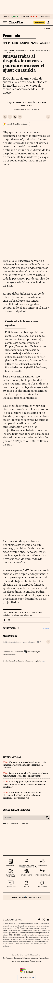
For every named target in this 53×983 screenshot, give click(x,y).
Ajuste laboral (29, 642)
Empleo (15, 43)
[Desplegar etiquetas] (48, 642)
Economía (11, 36)
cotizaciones (11, 886)
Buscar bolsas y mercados (16, 810)
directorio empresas (42, 875)
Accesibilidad (44, 958)
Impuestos (24, 43)
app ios (26, 886)
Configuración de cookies (12, 958)
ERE (39, 642)
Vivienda (6, 43)
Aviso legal (24, 955)
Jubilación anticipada (12, 642)
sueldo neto (42, 865)
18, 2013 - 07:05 (29, 109)
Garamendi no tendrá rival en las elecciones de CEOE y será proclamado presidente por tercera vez (22, 795)
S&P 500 (25, 17)
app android (42, 886)
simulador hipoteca (26, 865)
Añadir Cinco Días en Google (17, 124)
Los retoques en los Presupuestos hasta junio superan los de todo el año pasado (25, 774)
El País (46, 28)
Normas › (46, 628)
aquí (43, 661)
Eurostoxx (15, 823)
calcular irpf (11, 865)
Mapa (14, 961)
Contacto (15, 955)
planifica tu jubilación (10, 875)
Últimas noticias (12, 757)
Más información (9, 655)
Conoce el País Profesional (26, 897)
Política (34, 43)
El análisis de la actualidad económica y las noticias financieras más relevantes (22, 613)
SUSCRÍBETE (39, 22)
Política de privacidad (30, 958)
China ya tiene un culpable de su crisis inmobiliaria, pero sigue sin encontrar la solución (24, 765)
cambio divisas (26, 875)
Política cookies (34, 955)
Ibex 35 (7, 17)
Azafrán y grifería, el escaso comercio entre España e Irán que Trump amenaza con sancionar (24, 784)
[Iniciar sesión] (48, 22)
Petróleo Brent (46, 17)
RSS (18, 961)
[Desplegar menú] (5, 22)
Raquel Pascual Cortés (21, 102)
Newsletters (25, 961)
